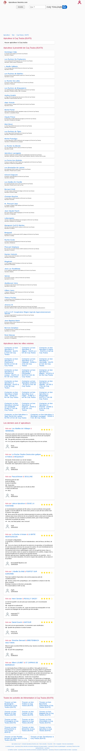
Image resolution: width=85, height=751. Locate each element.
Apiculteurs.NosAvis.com (18, 2)
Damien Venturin (10, 254)
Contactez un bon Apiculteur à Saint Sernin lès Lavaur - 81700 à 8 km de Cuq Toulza (15, 416)
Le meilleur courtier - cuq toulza (15, 749)
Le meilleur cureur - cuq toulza (12, 746)
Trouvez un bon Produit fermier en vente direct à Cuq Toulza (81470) (15, 738)
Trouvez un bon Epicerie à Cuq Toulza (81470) (10, 713)
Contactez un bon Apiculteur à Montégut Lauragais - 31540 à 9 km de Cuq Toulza (42, 416)
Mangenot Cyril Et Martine (14, 225)
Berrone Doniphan (11, 328)
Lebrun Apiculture (18, 503)
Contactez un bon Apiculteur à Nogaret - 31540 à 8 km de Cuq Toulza (29, 406)
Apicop (7, 276)
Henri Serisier (17, 599)
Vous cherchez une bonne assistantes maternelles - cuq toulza (39, 749)
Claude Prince (9, 117)
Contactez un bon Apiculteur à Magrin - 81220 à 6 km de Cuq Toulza (46, 372)
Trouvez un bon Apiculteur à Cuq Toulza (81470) (45, 728)
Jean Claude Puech (11, 211)
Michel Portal (9, 109)
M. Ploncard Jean (11, 203)
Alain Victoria (9, 102)
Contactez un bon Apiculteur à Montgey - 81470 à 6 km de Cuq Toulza (11, 384)
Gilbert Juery (9, 290)
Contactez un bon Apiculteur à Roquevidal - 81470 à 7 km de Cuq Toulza (46, 395)
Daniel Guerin (17, 622)
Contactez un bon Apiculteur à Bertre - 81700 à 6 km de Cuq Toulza (29, 383)
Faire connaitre (43, 744)
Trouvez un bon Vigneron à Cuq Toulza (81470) (28, 721)
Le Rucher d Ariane (19, 534)
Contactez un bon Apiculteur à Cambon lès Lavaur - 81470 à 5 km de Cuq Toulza (11, 373)
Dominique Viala (10, 52)
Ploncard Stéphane (11, 247)
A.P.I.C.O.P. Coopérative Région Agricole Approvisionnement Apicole (27, 312)
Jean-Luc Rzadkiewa (12, 268)
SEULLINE (28, 476)
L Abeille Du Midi (18, 571)
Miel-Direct (8, 124)
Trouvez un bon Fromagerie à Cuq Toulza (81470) (11, 721)
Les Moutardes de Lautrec (14, 167)
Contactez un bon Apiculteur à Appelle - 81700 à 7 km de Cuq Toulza (46, 384)
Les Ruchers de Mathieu (13, 73)
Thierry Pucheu (10, 297)
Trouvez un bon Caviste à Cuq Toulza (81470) (28, 713)
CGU (54, 744)
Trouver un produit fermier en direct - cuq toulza (65, 749)
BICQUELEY (19, 457)
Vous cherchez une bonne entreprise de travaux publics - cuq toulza (37, 746)
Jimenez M (8, 304)
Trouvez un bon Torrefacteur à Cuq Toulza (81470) (42, 737)
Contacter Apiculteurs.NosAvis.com (30, 744)
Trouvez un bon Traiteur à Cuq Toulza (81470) (28, 703)
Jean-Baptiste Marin (12, 320)
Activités (20, 7)
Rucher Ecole (9, 239)
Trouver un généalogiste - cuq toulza (62, 746)
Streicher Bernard (18, 640)
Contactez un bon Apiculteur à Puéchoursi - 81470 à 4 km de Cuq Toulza (11, 362)
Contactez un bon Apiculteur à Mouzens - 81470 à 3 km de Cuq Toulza (11, 351)
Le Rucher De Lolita (12, 81)
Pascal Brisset (17, 476)
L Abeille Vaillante (11, 66)
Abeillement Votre (11, 283)
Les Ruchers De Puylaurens (15, 59)
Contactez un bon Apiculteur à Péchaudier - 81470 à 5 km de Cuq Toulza (28, 373)
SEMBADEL (9, 431)
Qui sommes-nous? (16, 744)
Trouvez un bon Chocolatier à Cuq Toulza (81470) (46, 721)
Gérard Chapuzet (11, 174)
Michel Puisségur (10, 138)
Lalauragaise (9, 218)
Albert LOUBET (17, 662)
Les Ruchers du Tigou (12, 131)
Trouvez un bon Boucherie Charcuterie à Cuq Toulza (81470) (46, 704)
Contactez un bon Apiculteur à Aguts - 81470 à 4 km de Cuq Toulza (46, 350)
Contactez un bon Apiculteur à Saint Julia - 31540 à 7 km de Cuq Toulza (11, 394)
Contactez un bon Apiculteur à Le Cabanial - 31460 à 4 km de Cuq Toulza (29, 362)
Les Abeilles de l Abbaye (21, 428)
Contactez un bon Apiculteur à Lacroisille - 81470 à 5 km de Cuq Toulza (46, 362)
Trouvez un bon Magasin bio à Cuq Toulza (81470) (46, 713)
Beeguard (8, 232)
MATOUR (27, 622)
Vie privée (49, 744)
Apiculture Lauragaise (12, 153)
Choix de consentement (67, 744)
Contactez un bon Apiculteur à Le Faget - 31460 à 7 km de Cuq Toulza (29, 394)
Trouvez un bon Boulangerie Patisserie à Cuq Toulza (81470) (10, 704)
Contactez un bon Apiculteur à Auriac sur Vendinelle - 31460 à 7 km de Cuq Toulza (11, 406)
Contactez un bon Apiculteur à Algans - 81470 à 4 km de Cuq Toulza (29, 350)
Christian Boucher (11, 196)
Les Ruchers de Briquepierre (15, 88)
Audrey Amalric (10, 95)
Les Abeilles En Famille (13, 182)
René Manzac (9, 335)
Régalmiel (8, 261)
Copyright (58, 744)
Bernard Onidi (9, 189)
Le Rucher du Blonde (12, 146)
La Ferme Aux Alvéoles (13, 160)
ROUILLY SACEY (30, 599)
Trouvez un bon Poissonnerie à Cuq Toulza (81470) (10, 729)
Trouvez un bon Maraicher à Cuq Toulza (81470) (28, 728)
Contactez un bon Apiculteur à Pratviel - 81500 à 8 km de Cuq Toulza (46, 406)
